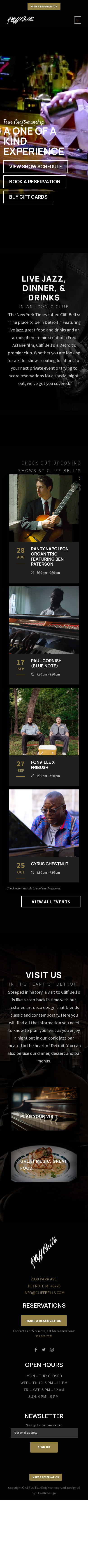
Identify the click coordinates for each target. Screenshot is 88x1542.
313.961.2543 (44, 1336)
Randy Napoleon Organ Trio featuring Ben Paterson (50, 556)
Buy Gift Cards (28, 197)
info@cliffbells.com (44, 1292)
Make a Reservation (44, 6)
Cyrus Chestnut (50, 864)
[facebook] (36, 1349)
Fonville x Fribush (43, 764)
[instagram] (52, 1349)
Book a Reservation (34, 181)
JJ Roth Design (46, 1493)
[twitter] (44, 1349)
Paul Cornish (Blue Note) (46, 663)
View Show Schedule (35, 166)
